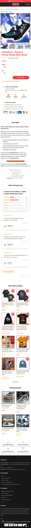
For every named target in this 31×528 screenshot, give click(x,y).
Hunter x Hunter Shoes (6, 11)
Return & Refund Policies (6, 495)
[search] (26, 4)
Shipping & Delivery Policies (7, 491)
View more (15, 381)
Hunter (22, 164)
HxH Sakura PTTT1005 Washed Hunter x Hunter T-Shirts (8, 305)
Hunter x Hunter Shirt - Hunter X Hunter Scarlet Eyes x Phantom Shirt (21, 328)
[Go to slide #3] (19, 46)
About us (3, 476)
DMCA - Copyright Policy (6, 482)
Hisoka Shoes (15, 173)
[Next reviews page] (27, 275)
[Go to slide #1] (4, 46)
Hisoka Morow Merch (17, 172)
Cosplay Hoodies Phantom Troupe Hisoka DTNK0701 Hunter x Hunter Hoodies (8, 328)
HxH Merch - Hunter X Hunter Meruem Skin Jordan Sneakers (21, 407)
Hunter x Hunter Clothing (12, 9)
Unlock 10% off (3, 521)
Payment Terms (4, 493)
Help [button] (28, 526)
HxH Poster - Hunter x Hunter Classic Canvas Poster (7, 373)
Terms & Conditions (5, 478)
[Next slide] (28, 27)
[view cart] (29, 4)
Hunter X (18, 164)
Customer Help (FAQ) (6, 499)
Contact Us (3, 497)
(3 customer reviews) (13, 58)
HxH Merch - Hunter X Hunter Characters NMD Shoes (22, 430)
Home (2, 9)
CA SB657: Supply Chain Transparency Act (11, 484)
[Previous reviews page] (20, 275)
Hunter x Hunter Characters (18, 175)
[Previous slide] (3, 27)
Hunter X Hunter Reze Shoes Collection (16, 161)
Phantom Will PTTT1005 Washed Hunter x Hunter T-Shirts (22, 305)
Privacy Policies (4, 480)
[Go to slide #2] (12, 46)
